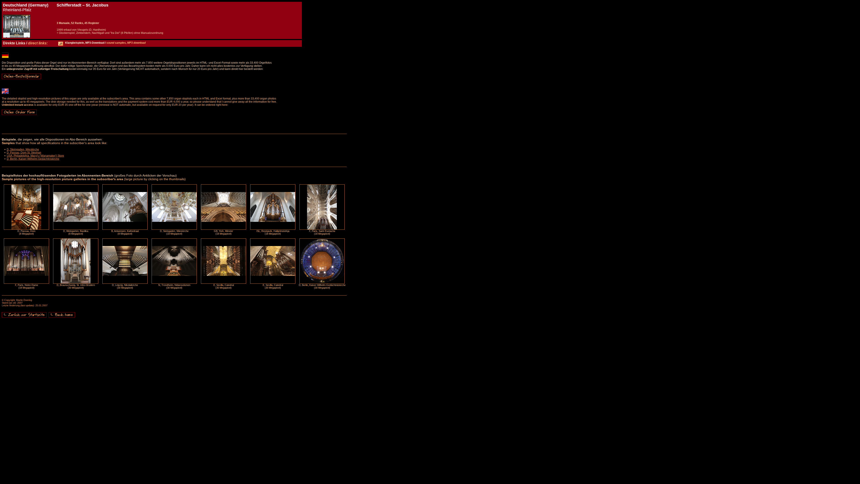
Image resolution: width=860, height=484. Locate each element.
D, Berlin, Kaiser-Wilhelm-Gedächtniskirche (33, 158)
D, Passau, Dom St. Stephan (24, 152)
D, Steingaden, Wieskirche (23, 149)
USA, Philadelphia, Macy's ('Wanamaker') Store (35, 155)
